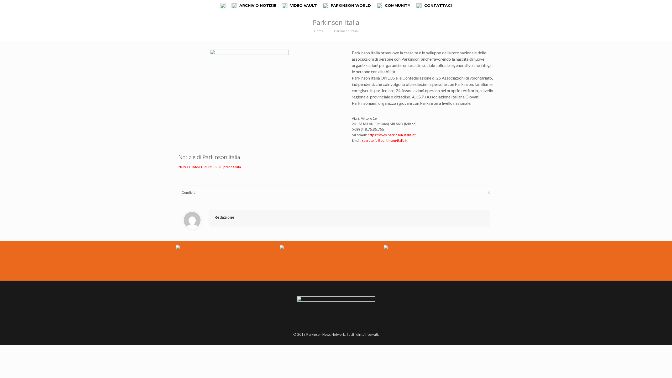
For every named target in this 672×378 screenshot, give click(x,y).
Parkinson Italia (346, 31)
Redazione (224, 217)
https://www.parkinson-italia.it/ (392, 135)
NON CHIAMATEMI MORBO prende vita (209, 167)
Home (318, 31)
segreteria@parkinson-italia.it (384, 140)
